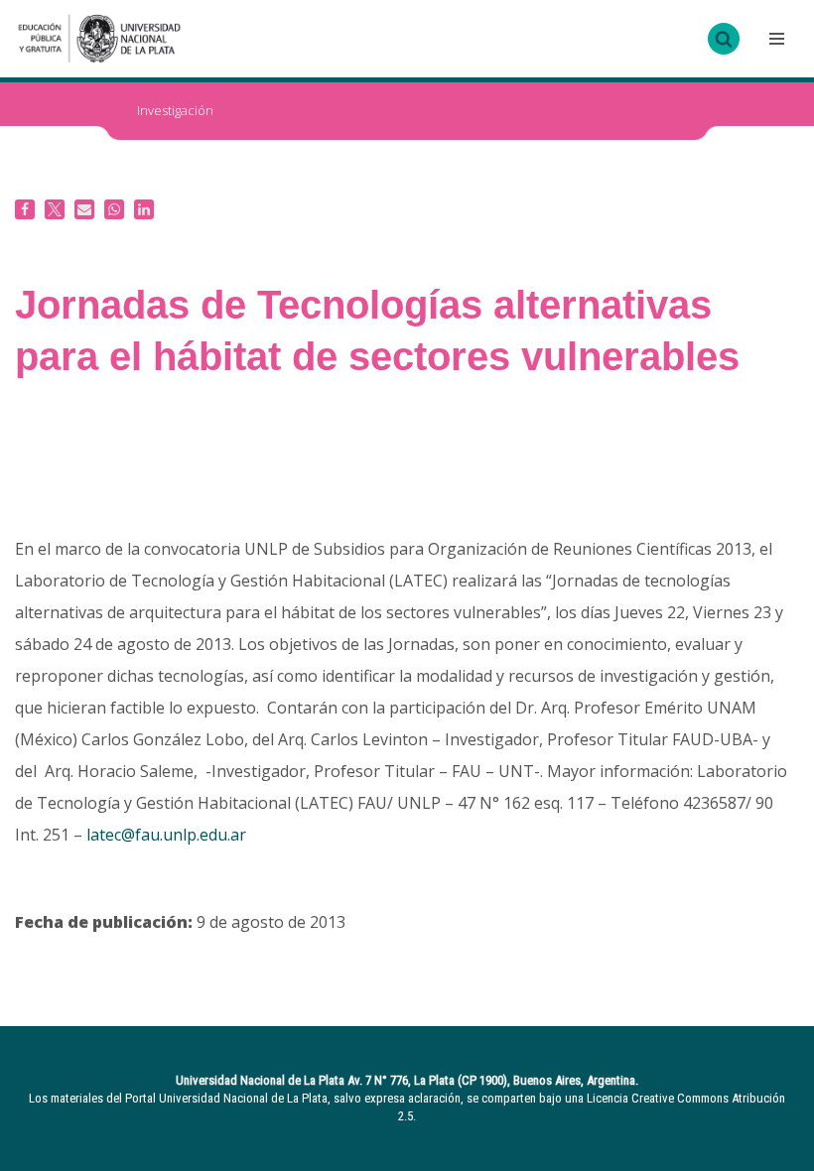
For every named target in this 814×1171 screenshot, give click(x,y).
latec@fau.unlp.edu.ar (166, 835)
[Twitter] (55, 209)
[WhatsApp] (114, 209)
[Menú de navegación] (774, 39)
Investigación (175, 110)
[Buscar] (724, 39)
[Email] (84, 209)
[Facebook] (25, 209)
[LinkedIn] (144, 209)
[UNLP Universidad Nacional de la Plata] (99, 39)
